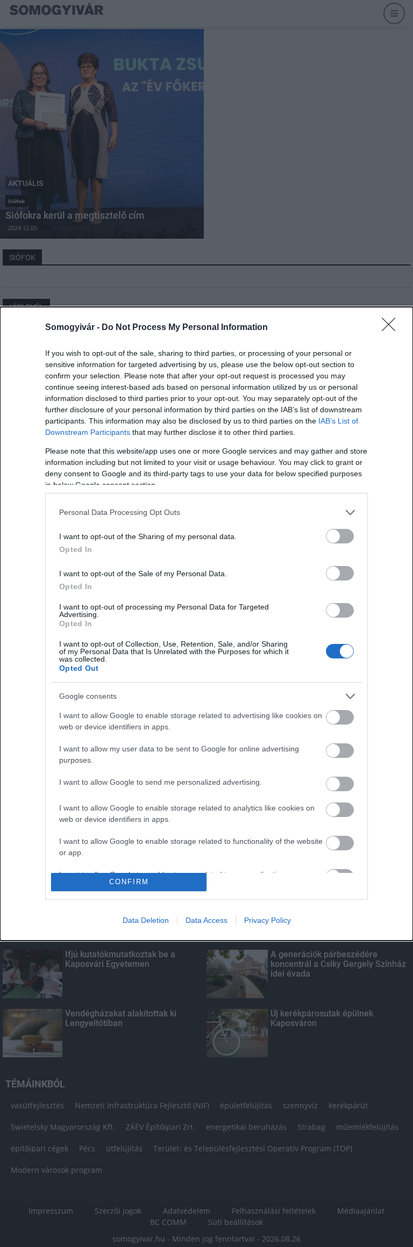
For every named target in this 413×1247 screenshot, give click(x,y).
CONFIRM (129, 882)
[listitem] (206, 512)
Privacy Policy (267, 920)
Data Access (206, 920)
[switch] (340, 536)
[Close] (392, 328)
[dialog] (206, 624)
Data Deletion (146, 920)
